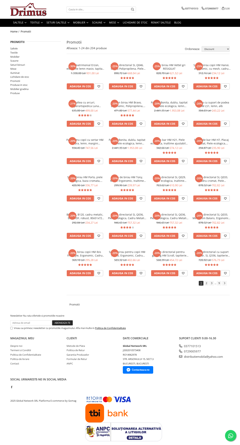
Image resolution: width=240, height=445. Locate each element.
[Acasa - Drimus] (29, 9)
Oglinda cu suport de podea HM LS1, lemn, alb (211, 104)
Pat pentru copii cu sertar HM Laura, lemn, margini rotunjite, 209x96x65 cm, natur (85, 141)
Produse (15, 93)
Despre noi (16, 346)
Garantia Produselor (78, 354)
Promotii (26, 31)
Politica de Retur (76, 350)
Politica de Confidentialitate (110, 328)
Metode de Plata (76, 346)
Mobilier (15, 56)
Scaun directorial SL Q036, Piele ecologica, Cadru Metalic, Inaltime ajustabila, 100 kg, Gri (169, 216)
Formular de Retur (77, 359)
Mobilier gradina (19, 89)
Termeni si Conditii (20, 350)
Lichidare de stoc (19, 76)
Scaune (14, 60)
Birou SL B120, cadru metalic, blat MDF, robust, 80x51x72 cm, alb (85, 216)
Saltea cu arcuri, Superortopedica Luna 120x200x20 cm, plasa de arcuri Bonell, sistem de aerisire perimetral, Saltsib (85, 104)
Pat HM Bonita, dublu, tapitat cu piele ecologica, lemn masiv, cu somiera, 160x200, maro (127, 141)
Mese (13, 68)
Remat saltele (161, 22)
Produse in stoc (19, 85)
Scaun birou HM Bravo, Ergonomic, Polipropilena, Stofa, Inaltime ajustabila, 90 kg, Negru (127, 104)
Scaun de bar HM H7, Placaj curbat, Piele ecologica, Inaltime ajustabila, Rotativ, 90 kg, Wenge (211, 141)
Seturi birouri (17, 64)
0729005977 (192, 351)
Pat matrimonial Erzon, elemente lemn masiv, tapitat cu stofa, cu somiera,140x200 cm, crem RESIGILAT (85, 66)
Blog (177, 22)
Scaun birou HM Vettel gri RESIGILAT (169, 66)
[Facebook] (11, 387)
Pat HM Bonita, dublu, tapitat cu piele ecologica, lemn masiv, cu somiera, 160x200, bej (169, 104)
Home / (15, 31)
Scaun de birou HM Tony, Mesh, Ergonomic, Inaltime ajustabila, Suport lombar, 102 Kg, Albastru (127, 179)
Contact (14, 363)
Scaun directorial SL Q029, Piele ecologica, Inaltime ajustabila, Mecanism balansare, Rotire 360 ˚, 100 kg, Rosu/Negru (169, 179)
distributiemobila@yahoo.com (203, 356)
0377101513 (192, 346)
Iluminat (15, 73)
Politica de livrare (19, 359)
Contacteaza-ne (140, 369)
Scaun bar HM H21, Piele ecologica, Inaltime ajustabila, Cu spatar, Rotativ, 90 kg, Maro (169, 141)
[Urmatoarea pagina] (224, 283)
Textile (14, 52)
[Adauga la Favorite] (98, 86)
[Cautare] (132, 9)
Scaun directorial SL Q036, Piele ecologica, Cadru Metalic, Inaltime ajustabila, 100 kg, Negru (127, 216)
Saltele (14, 48)
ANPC (70, 363)
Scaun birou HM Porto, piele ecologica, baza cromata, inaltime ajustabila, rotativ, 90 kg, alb (85, 179)
